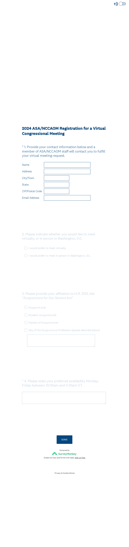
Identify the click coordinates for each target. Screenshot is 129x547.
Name (25, 165)
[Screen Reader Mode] (120, 4)
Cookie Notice (69, 473)
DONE (64, 439)
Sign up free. (80, 457)
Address (27, 171)
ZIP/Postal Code (32, 191)
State (25, 184)
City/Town (28, 178)
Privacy (58, 473)
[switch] (126, 4)
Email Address (30, 198)
